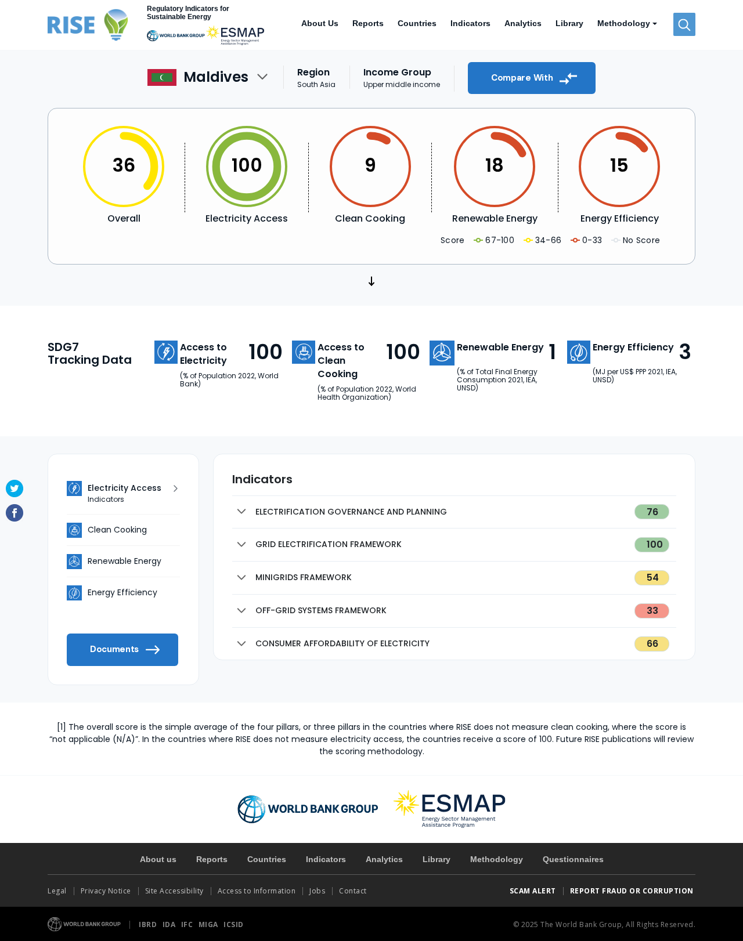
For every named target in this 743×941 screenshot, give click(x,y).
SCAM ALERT (533, 891)
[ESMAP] (235, 35)
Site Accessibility (174, 891)
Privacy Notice (106, 891)
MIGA (210, 924)
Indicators (470, 23)
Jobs (317, 891)
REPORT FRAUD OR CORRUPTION (633, 891)
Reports (368, 23)
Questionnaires (573, 859)
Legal (57, 891)
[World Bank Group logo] (84, 923)
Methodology (496, 859)
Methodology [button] (623, 23)
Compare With (523, 78)
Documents (115, 649)
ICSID (233, 924)
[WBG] (176, 35)
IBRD (149, 924)
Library (569, 23)
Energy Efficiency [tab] (122, 592)
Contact (354, 891)
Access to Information (257, 891)
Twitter (14, 488)
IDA (170, 924)
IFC (188, 924)
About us (158, 859)
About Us (319, 23)
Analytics (523, 23)
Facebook (14, 513)
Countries (417, 23)
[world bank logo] (307, 809)
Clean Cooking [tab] (117, 529)
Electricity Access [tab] (124, 493)
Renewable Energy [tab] (124, 561)
